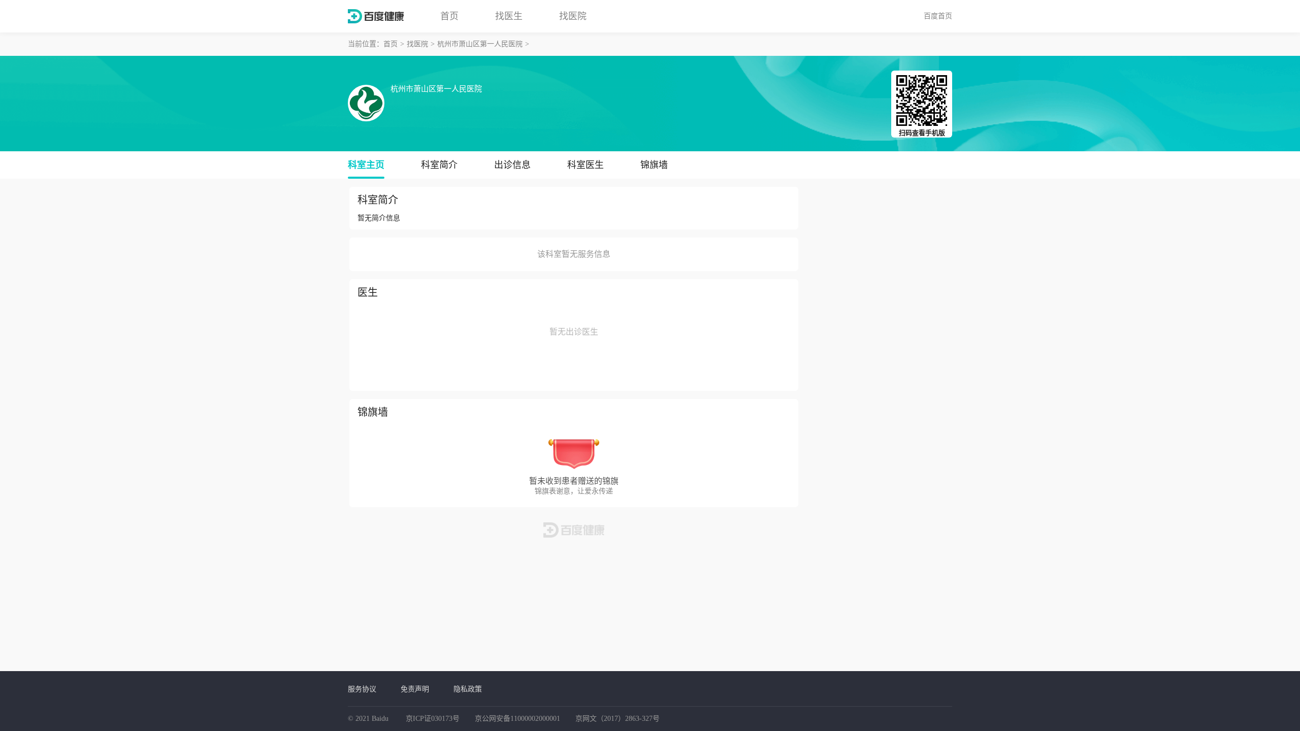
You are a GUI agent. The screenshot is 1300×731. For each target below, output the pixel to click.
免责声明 (415, 689)
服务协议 (362, 689)
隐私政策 (467, 689)
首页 (449, 16)
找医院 (573, 16)
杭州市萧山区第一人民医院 (480, 44)
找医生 (509, 16)
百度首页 (938, 16)
